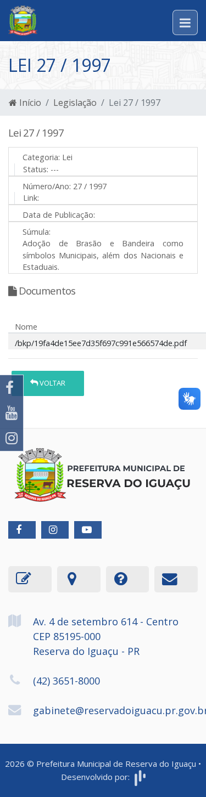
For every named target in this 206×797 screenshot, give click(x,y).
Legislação (75, 103)
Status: (35, 169)
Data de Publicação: (59, 215)
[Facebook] (11, 387)
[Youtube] (11, 413)
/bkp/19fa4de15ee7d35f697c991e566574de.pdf (101, 343)
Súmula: (37, 232)
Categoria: (41, 157)
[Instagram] (11, 438)
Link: (31, 198)
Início (29, 103)
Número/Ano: (47, 186)
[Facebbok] (22, 530)
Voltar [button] (51, 383)
